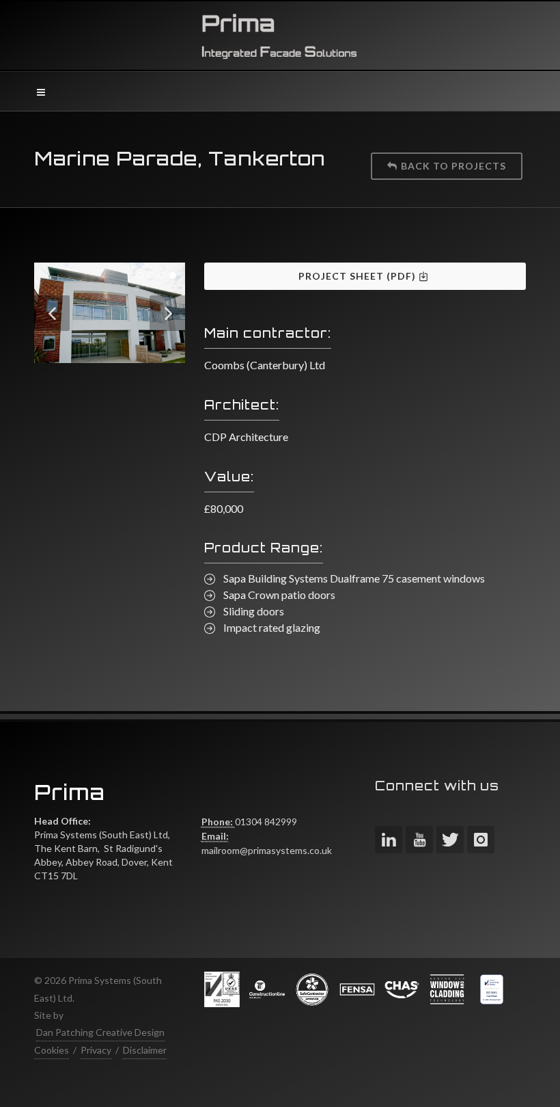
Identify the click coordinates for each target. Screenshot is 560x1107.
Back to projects (453, 166)
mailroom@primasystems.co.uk (266, 850)
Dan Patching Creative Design (100, 1032)
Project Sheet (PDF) (358, 276)
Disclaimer (145, 1050)
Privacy (96, 1050)
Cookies (51, 1050)
